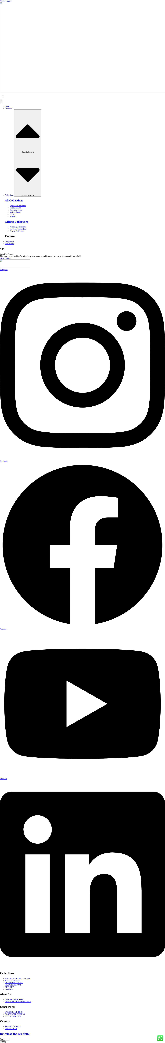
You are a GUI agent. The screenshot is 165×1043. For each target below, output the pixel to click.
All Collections (14, 200)
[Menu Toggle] (1, 101)
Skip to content (5, 1)
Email (2, 1039)
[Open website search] (2, 96)
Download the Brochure (15, 1033)
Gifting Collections (16, 221)
